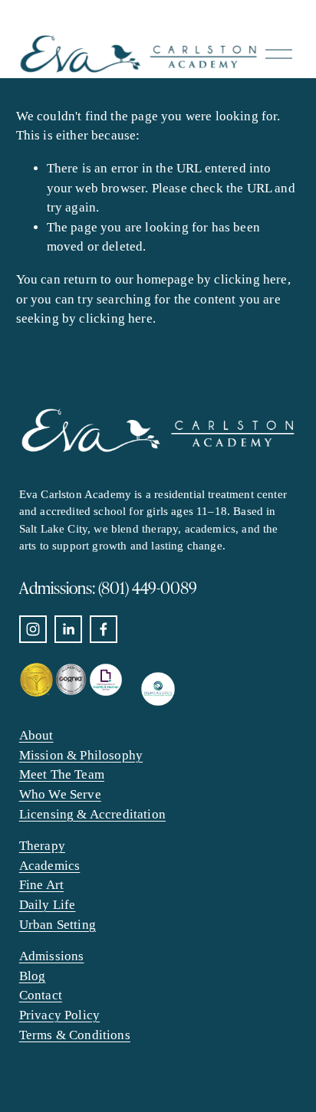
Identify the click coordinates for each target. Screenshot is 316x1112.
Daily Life (47, 904)
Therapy (42, 845)
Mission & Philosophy (81, 755)
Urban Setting (57, 924)
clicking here (250, 279)
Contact (40, 995)
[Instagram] (33, 629)
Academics (50, 865)
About (36, 735)
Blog (32, 976)
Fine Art (41, 884)
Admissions (51, 956)
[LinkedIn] (68, 629)
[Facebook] (103, 629)
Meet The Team (61, 774)
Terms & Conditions (74, 1035)
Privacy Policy (59, 1015)
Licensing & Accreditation (92, 814)
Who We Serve (60, 794)
